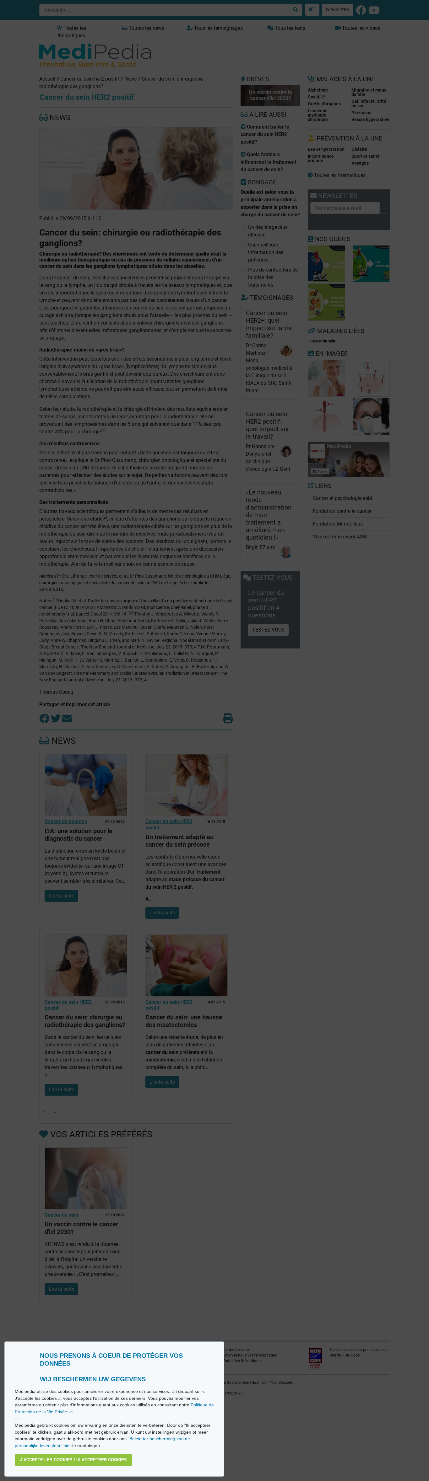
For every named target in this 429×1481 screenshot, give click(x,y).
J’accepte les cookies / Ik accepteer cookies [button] (73, 1459)
